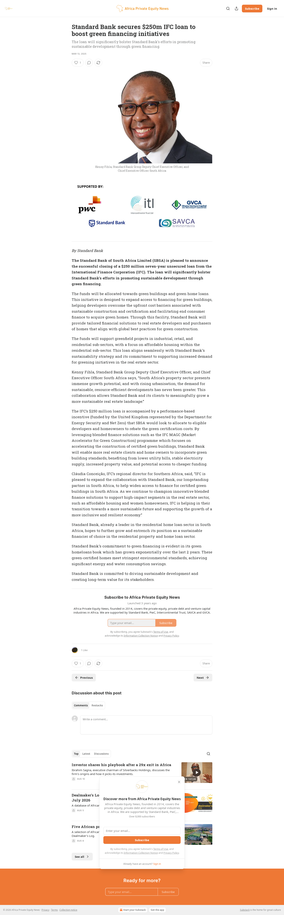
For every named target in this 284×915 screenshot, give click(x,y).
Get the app (157, 910)
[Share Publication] (236, 8)
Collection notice (68, 910)
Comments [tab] (81, 705)
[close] (179, 782)
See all (79, 857)
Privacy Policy (171, 852)
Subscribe (252, 8)
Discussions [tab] (101, 753)
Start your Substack (134, 910)
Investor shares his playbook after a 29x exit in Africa (121, 764)
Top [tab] (76, 753)
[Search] (228, 8)
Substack (245, 910)
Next (200, 677)
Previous (86, 677)
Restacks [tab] (97, 705)
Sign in (272, 8)
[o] (197, 772)
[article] (142, 774)
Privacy (45, 910)
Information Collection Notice (141, 852)
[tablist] (88, 705)
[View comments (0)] (89, 63)
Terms (54, 910)
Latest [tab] (86, 753)
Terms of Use (160, 849)
